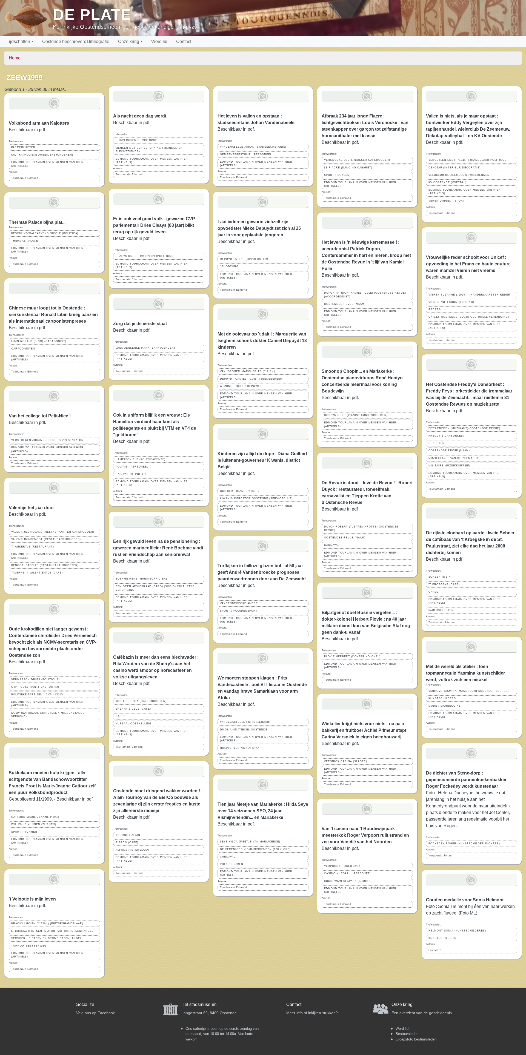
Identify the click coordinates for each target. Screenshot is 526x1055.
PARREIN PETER (23, 147)
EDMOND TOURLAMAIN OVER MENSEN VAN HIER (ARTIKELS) (47, 164)
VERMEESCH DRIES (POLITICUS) (35, 679)
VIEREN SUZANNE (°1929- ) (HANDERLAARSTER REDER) (469, 294)
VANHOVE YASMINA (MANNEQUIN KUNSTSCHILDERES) (468, 691)
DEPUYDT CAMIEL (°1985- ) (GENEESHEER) (252, 378)
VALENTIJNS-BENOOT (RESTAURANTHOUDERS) (46, 539)
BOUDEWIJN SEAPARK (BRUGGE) (348, 881)
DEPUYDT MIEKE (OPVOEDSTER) (244, 259)
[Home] (28, 18)
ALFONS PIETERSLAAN (132, 849)
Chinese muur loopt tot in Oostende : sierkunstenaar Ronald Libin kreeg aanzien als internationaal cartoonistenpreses (53, 314)
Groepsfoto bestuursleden (416, 1039)
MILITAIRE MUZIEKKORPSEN (449, 465)
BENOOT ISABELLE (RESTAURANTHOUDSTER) (45, 565)
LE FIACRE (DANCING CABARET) (348, 167)
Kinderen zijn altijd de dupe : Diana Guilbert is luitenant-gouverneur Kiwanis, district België (262, 460)
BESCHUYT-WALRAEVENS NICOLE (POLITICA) (44, 233)
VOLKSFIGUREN (231, 864)
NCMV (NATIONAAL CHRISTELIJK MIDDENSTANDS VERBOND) (48, 715)
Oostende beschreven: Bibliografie (75, 41)
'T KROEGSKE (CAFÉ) (444, 584)
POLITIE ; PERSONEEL (132, 466)
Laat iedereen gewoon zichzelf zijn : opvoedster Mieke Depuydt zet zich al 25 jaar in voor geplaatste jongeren (259, 228)
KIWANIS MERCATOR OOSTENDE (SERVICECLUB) (256, 498)
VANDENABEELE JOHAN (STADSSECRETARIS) (253, 146)
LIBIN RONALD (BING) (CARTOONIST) (38, 341)
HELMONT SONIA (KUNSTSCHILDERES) (457, 930)
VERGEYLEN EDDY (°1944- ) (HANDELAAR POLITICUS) (468, 160)
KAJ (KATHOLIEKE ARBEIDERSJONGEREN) (42, 154)
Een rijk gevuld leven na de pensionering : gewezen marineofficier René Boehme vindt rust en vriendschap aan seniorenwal (158, 548)
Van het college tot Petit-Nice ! (40, 416)
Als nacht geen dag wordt (139, 116)
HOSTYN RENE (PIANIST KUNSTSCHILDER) (356, 415)
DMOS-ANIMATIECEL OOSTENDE (243, 729)
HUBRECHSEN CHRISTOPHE (136, 140)
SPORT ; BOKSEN (337, 175)
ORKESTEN (436, 443)
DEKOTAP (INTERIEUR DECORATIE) (454, 167)
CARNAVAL (227, 856)
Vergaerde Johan (440, 855)
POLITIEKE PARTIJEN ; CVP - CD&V (37, 694)
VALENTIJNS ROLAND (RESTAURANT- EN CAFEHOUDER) (52, 532)
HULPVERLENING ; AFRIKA (239, 748)
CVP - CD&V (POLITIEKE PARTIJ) (35, 687)
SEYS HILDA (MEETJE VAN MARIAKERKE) (250, 841)
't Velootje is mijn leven (32, 899)
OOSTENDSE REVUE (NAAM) (344, 304)
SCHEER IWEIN (439, 576)
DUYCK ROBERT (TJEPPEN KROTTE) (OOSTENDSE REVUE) (361, 528)
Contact (183, 41)
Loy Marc (434, 950)
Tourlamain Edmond (24, 178)
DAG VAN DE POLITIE (131, 474)
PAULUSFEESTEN (441, 610)
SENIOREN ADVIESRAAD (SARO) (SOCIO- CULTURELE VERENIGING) (155, 588)
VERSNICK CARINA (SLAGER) (345, 761)
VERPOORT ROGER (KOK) (343, 866)
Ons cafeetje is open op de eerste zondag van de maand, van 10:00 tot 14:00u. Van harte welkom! (222, 1034)
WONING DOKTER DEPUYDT (240, 386)
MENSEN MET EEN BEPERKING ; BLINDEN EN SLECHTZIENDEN (149, 150)
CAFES (120, 716)
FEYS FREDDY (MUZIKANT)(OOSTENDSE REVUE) (464, 428)
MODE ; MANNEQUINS (444, 705)
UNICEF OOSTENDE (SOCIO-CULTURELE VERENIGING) (468, 317)
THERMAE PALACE (24, 240)
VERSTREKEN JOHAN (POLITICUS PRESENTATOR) (48, 440)
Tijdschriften (18, 41)
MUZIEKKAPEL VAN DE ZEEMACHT (453, 458)
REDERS (434, 309)
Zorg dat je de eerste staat (140, 323)
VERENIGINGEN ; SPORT (446, 200)
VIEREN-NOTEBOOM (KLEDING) (451, 302)
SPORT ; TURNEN (24, 831)
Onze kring (128, 41)
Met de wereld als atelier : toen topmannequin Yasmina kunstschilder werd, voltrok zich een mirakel (465, 673)
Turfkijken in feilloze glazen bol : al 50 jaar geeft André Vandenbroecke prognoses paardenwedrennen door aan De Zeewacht (262, 572)
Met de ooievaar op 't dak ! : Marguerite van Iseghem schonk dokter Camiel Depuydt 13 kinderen (262, 340)
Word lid (159, 41)
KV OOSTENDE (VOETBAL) (447, 182)
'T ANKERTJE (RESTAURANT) (32, 546)
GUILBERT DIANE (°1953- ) (239, 491)
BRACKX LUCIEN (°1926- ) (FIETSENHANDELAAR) (47, 923)
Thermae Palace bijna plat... (37, 222)
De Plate (92, 14)
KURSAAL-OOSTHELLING (133, 723)
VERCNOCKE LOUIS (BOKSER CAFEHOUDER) (357, 160)
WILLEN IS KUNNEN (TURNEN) (33, 824)
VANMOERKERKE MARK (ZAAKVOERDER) (145, 347)
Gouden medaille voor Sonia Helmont (465, 900)
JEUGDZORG (229, 266)
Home (15, 58)
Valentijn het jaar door (31, 507)
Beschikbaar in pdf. (27, 327)
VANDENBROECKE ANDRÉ (239, 603)
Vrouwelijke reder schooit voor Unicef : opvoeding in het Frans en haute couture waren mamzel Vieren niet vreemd (468, 264)
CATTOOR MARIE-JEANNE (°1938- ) (36, 817)
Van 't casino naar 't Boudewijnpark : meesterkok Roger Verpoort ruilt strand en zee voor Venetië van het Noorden (365, 835)
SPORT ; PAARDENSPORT (239, 610)
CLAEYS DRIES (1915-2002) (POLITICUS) (145, 256)
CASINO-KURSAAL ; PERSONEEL (347, 873)
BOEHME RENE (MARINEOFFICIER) (141, 578)
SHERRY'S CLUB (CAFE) (133, 708)
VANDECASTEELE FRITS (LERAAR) (245, 722)
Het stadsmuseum (198, 1004)
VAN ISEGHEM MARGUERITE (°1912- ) (247, 371)
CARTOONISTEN (23, 348)
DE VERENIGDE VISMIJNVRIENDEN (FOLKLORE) (255, 849)
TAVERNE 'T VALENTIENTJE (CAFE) (37, 572)
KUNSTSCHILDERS (442, 698)
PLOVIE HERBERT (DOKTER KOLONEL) (352, 656)
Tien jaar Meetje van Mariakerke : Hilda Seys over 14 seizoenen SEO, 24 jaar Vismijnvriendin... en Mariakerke (263, 811)
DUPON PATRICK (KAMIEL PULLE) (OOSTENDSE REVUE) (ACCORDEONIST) (365, 294)
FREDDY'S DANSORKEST (446, 435)
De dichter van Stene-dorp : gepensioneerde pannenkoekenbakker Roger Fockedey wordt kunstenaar (466, 780)
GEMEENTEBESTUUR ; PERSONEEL (246, 154)
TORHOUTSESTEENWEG (29, 945)
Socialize (85, 1004)
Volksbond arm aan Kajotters (39, 123)
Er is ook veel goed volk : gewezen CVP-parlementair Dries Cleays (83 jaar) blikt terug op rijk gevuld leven (154, 225)
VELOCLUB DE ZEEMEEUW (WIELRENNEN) (459, 175)
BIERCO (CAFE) (127, 842)
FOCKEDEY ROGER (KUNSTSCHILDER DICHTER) (464, 843)
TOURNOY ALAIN (128, 835)
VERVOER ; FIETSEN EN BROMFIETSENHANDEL (46, 938)
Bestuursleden (407, 1034)
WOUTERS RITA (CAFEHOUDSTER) (141, 701)
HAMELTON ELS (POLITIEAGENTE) (140, 459)
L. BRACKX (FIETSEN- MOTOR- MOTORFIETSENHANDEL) (53, 931)
